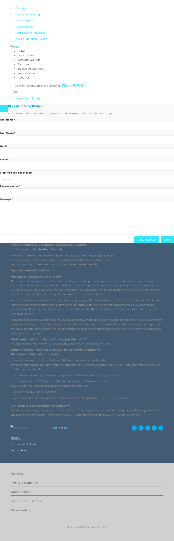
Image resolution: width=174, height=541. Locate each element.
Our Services (26, 55)
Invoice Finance (25, 20)
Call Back (34, 98)
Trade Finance (24, 26)
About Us (24, 78)
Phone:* (5, 159)
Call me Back (147, 239)
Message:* (6, 199)
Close (167, 239)
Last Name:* (7, 133)
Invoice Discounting (27, 14)
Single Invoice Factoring (30, 33)
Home (21, 51)
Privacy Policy (19, 450)
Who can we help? (30, 60)
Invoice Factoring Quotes (31, 39)
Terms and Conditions (23, 444)
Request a (21, 98)
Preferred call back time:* (16, 172)
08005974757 (73, 85)
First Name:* (7, 119)
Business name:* (10, 186)
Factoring (21, 8)
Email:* (4, 146)
